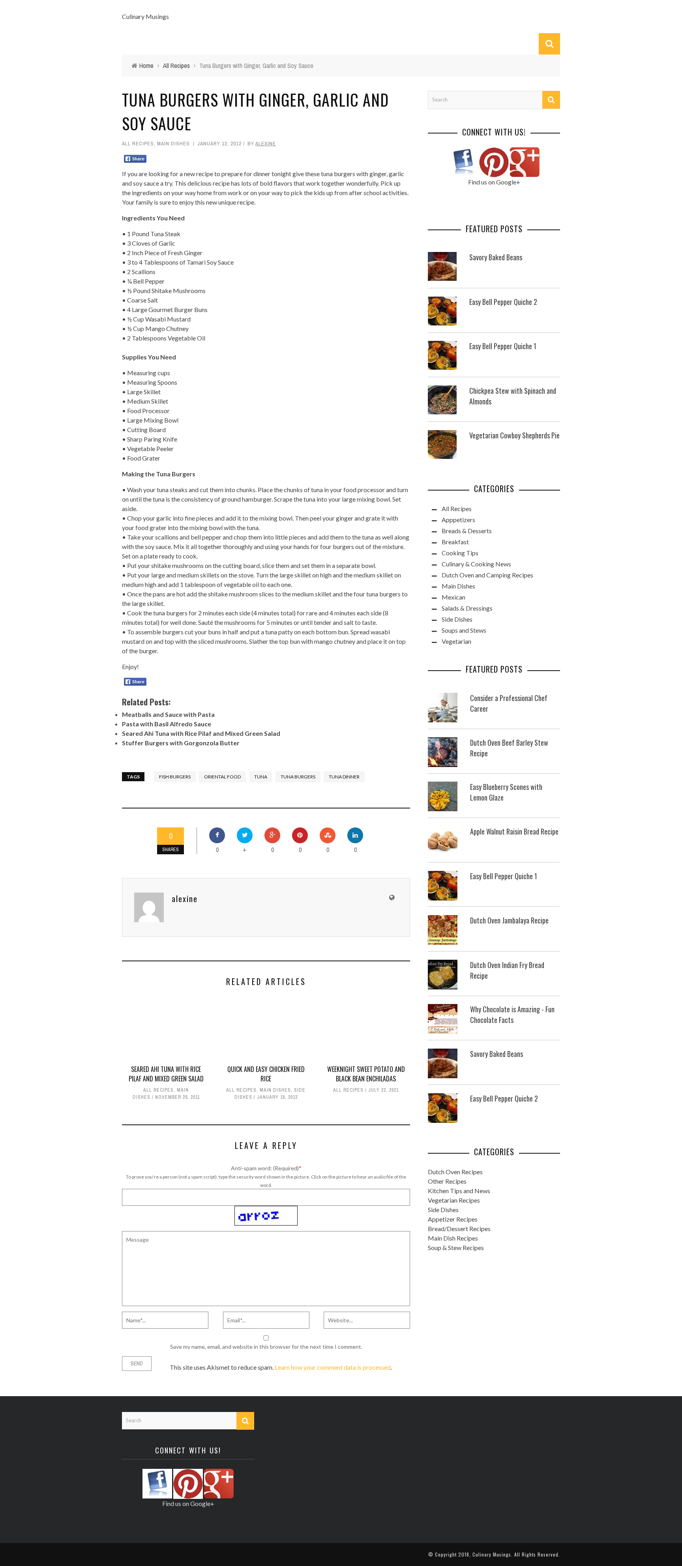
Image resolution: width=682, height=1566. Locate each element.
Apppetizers (458, 519)
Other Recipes (447, 1181)
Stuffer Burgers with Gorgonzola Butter (181, 742)
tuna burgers (298, 777)
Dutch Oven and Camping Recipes (487, 575)
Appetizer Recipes (453, 1219)
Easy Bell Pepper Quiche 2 (503, 302)
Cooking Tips (460, 552)
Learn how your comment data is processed (333, 1367)
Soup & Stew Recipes (456, 1247)
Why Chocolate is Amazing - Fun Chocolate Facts (512, 1014)
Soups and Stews (464, 630)
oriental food (222, 777)
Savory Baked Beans (495, 257)
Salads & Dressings (467, 608)
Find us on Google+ (494, 182)
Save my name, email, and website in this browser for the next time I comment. (266, 1346)
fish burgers (175, 777)
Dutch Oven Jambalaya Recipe (509, 920)
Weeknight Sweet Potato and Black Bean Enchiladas (366, 1073)
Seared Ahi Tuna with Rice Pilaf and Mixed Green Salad (201, 733)
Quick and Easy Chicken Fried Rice (266, 1073)
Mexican (453, 597)
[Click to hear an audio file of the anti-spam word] (266, 1210)
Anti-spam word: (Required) (265, 1168)
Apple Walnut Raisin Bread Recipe (514, 831)
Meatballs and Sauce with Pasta (168, 714)
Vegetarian (456, 641)
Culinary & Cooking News (476, 564)
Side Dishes (457, 619)
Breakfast (455, 541)
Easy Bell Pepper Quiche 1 (502, 346)
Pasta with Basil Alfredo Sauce (166, 724)
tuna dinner (344, 777)
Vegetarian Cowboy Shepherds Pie (514, 435)
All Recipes (138, 143)
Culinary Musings (145, 16)
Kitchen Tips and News (459, 1190)
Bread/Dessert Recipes (459, 1228)
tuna (260, 777)
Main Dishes (173, 143)
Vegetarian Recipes (454, 1200)
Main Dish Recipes (453, 1238)
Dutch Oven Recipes (455, 1171)
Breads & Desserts (467, 530)
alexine (265, 143)
